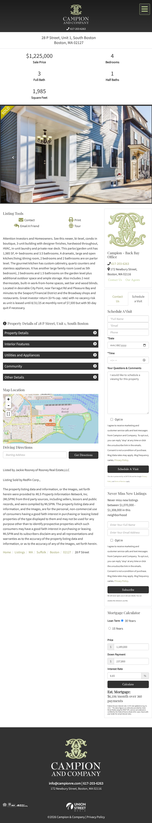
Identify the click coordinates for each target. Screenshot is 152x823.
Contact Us (115, 280)
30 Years (130, 621)
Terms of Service (120, 481)
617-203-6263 (78, 29)
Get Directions (83, 455)
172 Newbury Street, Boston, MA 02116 (76, 789)
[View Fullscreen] (8, 414)
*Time (111, 353)
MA (31, 552)
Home (7, 552)
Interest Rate (115, 669)
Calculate (128, 684)
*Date (110, 338)
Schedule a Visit (138, 298)
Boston (54, 552)
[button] (12, 156)
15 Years (117, 628)
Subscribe (128, 590)
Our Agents (132, 280)
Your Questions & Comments (124, 368)
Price (110, 640)
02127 (67, 552)
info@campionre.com (65, 783)
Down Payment (116, 654)
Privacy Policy (121, 460)
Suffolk (41, 552)
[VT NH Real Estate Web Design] (76, 807)
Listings (20, 552)
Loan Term (113, 620)
